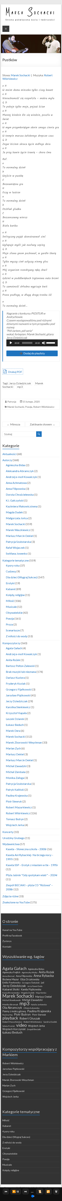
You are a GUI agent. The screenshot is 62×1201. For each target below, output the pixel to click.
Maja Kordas (41, 993)
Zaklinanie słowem (42, 424)
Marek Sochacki (20, 75)
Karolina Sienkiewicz (18, 707)
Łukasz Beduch (15, 724)
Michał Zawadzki (16, 766)
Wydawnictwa (10, 844)
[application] (32, 342)
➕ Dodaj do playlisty (32, 353)
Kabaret (11, 589)
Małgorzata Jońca (17, 518)
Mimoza (13, 424)
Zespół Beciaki (34, 1029)
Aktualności (9, 454)
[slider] (51, 342)
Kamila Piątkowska (31, 989)
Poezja (28, 406)
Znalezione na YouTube (16, 902)
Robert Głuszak (29, 1018)
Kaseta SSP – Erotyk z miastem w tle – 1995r (32, 865)
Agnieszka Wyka (29, 972)
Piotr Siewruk (14, 801)
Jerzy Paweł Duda (34, 986)
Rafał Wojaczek (15, 547)
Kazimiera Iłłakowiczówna (21, 506)
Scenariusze (13, 630)
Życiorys (7, 941)
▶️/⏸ (15, 1191)
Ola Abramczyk (12, 1007)
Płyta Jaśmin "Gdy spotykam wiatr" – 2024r (32, 875)
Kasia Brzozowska (11, 992)
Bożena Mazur (10, 979)
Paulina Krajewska (17, 795)
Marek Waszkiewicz (18, 530)
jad (42, 982)
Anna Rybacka (44, 975)
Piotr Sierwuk (39, 1014)
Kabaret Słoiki (10, 989)
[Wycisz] (43, 343)
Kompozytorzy (11, 643)
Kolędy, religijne (15, 595)
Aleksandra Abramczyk (20, 471)
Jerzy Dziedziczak (20, 383)
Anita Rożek (13, 660)
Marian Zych (13, 748)
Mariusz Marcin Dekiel (19, 535)
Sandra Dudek (50, 1022)
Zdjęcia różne (10, 896)
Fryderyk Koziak (16, 683)
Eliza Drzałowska (29, 979)
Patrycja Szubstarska (18, 541)
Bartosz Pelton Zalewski (20, 665)
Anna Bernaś (8, 976)
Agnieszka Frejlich (11, 972)
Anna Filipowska (15, 488)
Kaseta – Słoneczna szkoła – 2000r (26, 849)
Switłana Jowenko (16, 553)
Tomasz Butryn (15, 819)
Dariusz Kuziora (15, 677)
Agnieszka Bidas (15, 465)
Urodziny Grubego (13, 838)
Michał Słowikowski (11, 1000)
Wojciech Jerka (15, 825)
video (21, 1025)
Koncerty (7, 831)
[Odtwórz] (11, 343)
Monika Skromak (10, 1004)
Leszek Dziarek (15, 718)
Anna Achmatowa (16, 482)
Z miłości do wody (16, 636)
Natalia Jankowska (39, 1004)
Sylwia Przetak (8, 1026)
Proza (9, 624)
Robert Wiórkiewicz (43, 406)
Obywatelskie (14, 612)
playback (10, 1017)
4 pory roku (12, 565)
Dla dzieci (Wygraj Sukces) (21, 577)
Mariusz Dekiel (15, 754)
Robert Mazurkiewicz (19, 807)
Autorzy (7, 460)
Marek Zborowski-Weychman (24, 742)
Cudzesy (11, 571)
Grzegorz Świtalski (31, 982)
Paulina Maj (7, 1015)
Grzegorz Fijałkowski (19, 689)
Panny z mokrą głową (14, 1011)
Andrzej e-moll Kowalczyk (21, 476)
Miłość (10, 600)
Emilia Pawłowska (11, 982)
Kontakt (6, 946)
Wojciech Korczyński (13, 1029)
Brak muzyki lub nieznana (21, 671)
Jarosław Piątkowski (18, 695)
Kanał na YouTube (12, 929)
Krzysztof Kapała (16, 713)
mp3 (20, 386)
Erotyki (10, 583)
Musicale (11, 606)
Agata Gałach (14, 648)
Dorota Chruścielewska (20, 494)
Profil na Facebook (12, 935)
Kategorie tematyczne (15, 560)
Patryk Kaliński (15, 789)
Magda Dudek (14, 512)
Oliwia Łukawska (31, 1008)
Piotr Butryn (22, 1014)
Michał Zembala (15, 772)
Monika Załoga (15, 777)
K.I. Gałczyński (15, 500)
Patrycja (11, 401)
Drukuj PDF (15, 371)
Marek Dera (13, 730)
